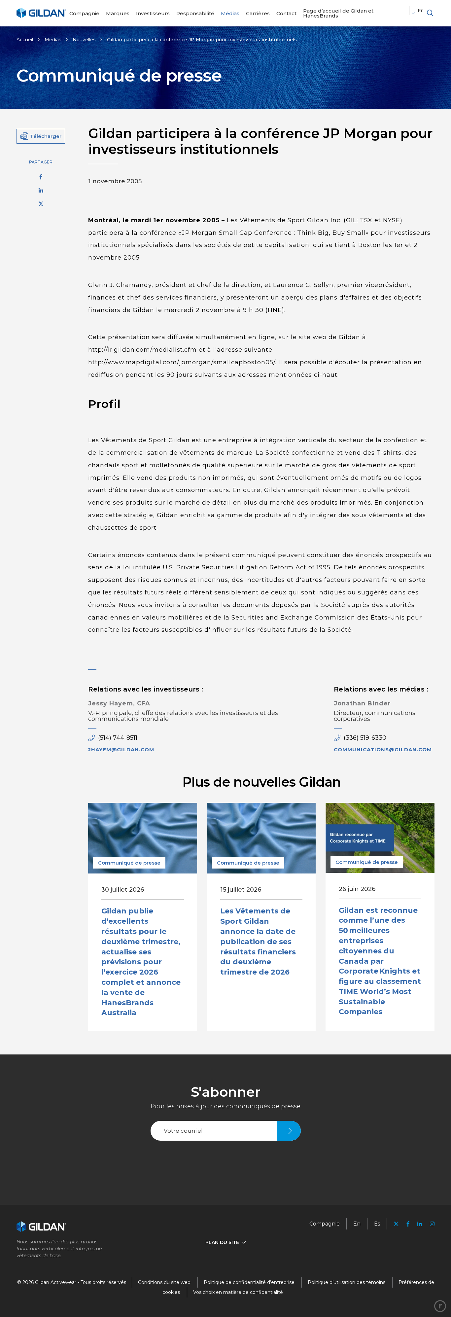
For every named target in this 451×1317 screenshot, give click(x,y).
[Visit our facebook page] (408, 1224)
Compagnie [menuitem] (324, 1224)
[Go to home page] (41, 17)
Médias (53, 40)
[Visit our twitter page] (396, 1224)
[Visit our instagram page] (430, 1224)
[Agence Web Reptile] (440, 1306)
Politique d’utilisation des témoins (346, 1282)
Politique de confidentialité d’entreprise (249, 1282)
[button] (430, 13)
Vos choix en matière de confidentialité (238, 1292)
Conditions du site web (164, 1282)
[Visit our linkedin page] (419, 1224)
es (377, 1224)
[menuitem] (84, 13)
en (357, 1224)
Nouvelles (84, 40)
